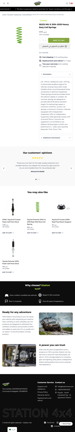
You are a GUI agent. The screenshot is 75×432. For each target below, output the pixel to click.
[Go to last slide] (3, 168)
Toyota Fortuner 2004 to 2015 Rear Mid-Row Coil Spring (36, 222)
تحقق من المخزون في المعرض (53, 46)
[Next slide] (71, 168)
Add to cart (58, 40)
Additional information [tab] (51, 138)
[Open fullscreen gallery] (34, 49)
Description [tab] (47, 74)
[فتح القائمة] (4, 3)
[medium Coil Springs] (19, 35)
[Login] (8, 3)
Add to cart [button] (7, 233)
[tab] (19, 49)
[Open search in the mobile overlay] (67, 3)
